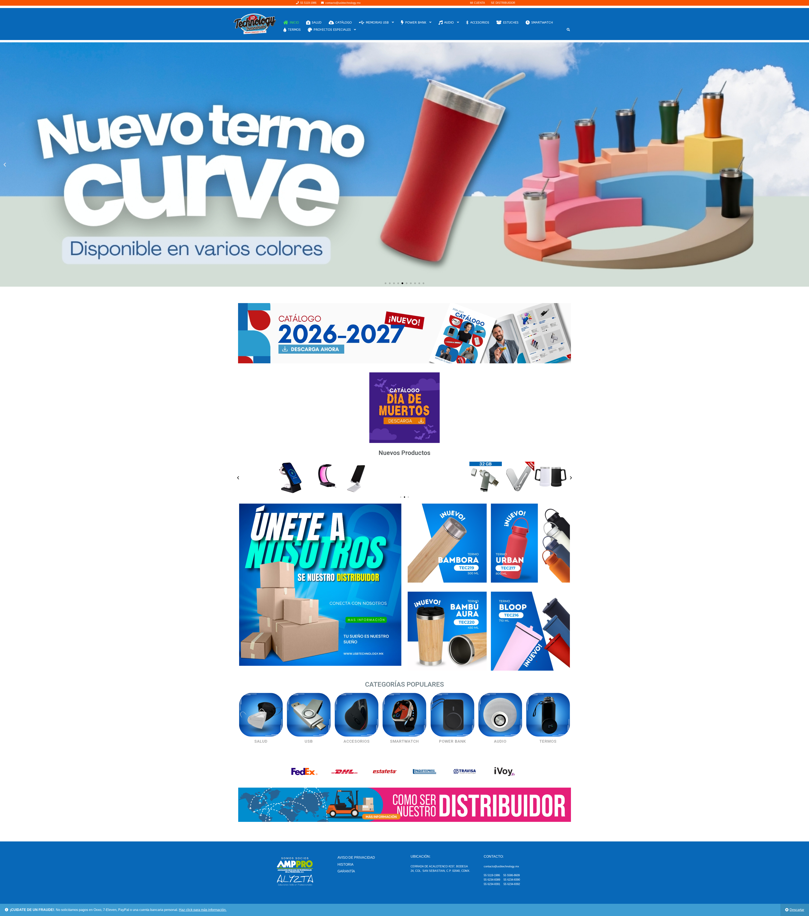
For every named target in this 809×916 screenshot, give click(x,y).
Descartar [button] (797, 910)
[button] (4, 164)
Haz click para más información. (202, 910)
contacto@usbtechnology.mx (343, 2)
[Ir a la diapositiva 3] (408, 497)
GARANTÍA (346, 871)
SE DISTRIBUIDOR (503, 2)
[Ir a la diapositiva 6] (406, 283)
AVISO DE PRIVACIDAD (356, 857)
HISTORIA (346, 864)
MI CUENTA (477, 2)
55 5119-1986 (308, 2)
